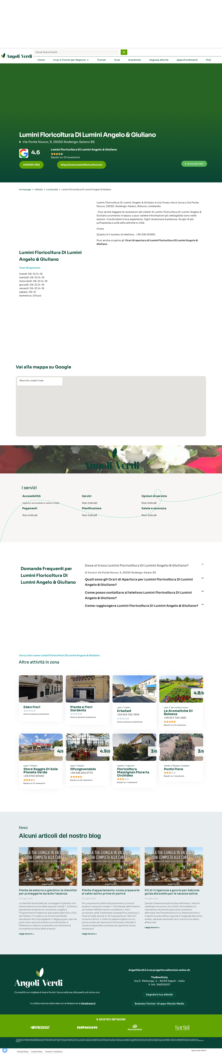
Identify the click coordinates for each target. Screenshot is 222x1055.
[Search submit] (124, 52)
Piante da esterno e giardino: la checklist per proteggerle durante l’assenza (48, 892)
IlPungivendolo (83, 769)
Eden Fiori (31, 707)
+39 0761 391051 (33, 776)
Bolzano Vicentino (181, 766)
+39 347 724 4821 (175, 717)
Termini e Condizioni (53, 1052)
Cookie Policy (36, 1052)
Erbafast (124, 711)
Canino (127, 707)
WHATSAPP (19, 1044)
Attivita (39, 189)
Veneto (120, 766)
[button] (81, 165)
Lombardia (52, 189)
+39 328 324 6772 (81, 772)
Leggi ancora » (26, 934)
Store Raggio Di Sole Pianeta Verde (40, 770)
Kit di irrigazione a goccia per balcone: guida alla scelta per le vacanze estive (172, 892)
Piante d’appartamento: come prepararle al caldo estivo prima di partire (111, 892)
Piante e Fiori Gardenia (81, 708)
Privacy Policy (22, 1052)
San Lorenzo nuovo (179, 707)
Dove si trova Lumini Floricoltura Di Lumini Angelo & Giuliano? (136, 566)
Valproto (130, 766)
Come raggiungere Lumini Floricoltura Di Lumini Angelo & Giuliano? (141, 606)
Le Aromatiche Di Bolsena (178, 712)
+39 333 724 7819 (128, 714)
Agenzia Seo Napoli (198, 1051)
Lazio (119, 707)
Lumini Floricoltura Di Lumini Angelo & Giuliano (84, 149)
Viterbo (33, 766)
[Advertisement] (111, 24)
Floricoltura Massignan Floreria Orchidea (133, 772)
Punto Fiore (173, 769)
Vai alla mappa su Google (43, 367)
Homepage (25, 189)
